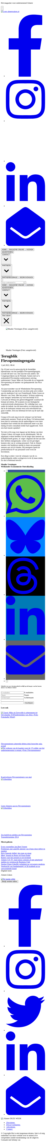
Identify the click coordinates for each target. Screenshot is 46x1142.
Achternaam (28, 698)
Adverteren (11, 1127)
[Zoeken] (25, 282)
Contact (9, 1129)
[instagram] (25, 121)
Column (18, 365)
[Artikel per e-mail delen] (25, 679)
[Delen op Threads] (25, 595)
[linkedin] (25, 206)
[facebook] (25, 76)
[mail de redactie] (25, 245)
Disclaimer (10, 1123)
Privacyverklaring (13, 1125)
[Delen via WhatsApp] (25, 516)
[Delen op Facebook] (7, 471)
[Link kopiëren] (7, 681)
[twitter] (25, 161)
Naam (26, 695)
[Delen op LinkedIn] (25, 639)
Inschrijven (29, 703)
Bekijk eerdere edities (9, 881)
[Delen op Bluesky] (25, 555)
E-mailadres (28, 693)
